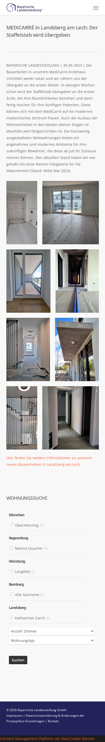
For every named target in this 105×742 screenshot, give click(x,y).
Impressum (14, 715)
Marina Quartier (31, 548)
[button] (96, 7)
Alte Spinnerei (29, 594)
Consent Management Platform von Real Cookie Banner (47, 738)
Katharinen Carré (32, 618)
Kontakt (53, 721)
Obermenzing (29, 525)
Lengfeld (25, 571)
